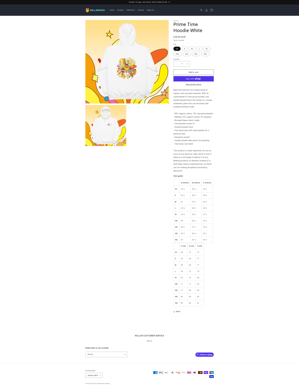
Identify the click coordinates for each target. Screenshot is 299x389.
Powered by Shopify (103, 383)
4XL (196, 54)
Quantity (176, 59)
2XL (177, 54)
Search (149, 341)
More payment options (193, 84)
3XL (187, 54)
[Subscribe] (124, 354)
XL (207, 49)
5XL (205, 54)
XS (177, 49)
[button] (201, 10)
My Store (94, 383)
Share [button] (178, 311)
